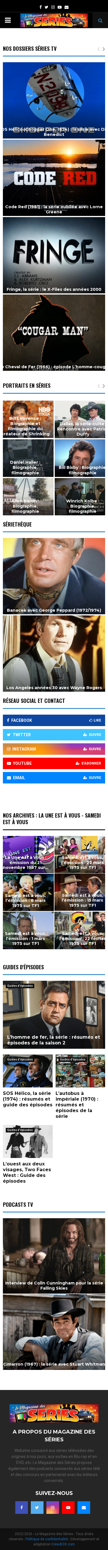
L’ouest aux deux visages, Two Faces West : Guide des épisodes (27, 1172)
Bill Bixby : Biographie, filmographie (83, 470)
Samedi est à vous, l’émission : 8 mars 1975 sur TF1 (25, 900)
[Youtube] (68, 1507)
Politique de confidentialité (47, 1539)
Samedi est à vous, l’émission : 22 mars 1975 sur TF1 (82, 862)
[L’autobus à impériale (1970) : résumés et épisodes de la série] (80, 1070)
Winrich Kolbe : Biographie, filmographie (82, 506)
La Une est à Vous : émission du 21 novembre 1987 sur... (25, 862)
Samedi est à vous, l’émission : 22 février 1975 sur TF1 (82, 938)
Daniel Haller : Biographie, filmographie (25, 467)
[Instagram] (52, 1507)
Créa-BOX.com (63, 1544)
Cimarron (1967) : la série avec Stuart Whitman (54, 1364)
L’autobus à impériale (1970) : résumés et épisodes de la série (77, 1105)
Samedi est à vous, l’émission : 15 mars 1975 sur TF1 (82, 900)
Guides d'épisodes (20, 985)
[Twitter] (37, 1507)
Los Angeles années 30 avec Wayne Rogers (54, 687)
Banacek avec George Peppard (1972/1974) (54, 610)
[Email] (83, 1507)
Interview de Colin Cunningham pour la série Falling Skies (54, 1285)
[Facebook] (21, 1507)
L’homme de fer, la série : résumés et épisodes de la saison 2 (53, 1040)
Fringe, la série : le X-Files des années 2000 (54, 289)
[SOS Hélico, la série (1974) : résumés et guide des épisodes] (28, 1070)
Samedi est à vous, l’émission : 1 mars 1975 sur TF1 (25, 938)
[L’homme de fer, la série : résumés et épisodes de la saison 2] (54, 1015)
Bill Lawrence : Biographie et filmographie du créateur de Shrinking (25, 426)
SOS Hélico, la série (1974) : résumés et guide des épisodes (27, 1099)
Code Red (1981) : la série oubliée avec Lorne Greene (54, 209)
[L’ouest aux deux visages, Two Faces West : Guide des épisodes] (28, 1141)
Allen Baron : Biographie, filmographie (25, 506)
